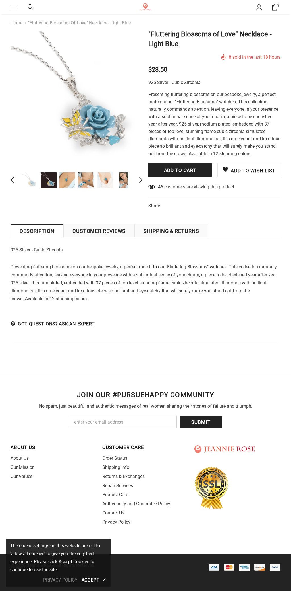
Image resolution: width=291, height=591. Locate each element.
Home (16, 23)
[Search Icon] (30, 7)
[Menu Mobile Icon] (14, 7)
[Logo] (145, 7)
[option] (77, 97)
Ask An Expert (77, 324)
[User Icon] (259, 7)
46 (160, 187)
